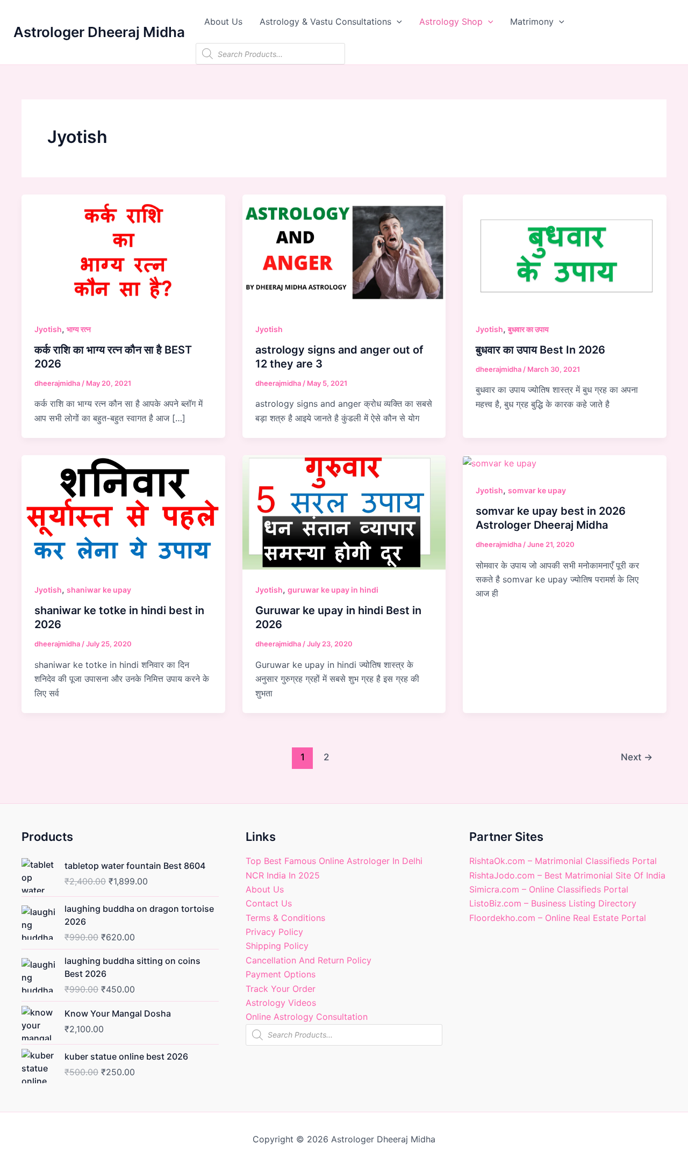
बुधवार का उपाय (528, 329)
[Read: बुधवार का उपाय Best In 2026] (564, 251)
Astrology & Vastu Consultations (325, 21)
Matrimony (532, 21)
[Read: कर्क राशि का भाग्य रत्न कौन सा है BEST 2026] (123, 251)
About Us (223, 21)
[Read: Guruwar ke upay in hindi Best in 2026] (344, 511)
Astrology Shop (451, 21)
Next (637, 756)
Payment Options (281, 974)
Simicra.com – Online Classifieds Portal (548, 889)
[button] (396, 21)
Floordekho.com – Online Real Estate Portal (557, 917)
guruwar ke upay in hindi (333, 589)
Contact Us (269, 903)
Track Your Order (281, 988)
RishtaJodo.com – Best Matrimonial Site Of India (567, 875)
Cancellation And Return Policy (308, 960)
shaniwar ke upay (99, 589)
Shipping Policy (277, 945)
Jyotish (48, 329)
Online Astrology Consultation (307, 1016)
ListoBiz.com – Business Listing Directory (552, 903)
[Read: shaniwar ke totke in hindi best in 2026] (123, 511)
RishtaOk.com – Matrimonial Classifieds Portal (563, 860)
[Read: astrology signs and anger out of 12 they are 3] (344, 251)
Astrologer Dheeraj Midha (99, 32)
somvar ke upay (537, 490)
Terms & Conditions (285, 917)
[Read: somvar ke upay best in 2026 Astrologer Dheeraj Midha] (499, 462)
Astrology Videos (281, 1002)
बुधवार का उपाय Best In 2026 (540, 349)
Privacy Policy (274, 931)
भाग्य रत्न (79, 329)
